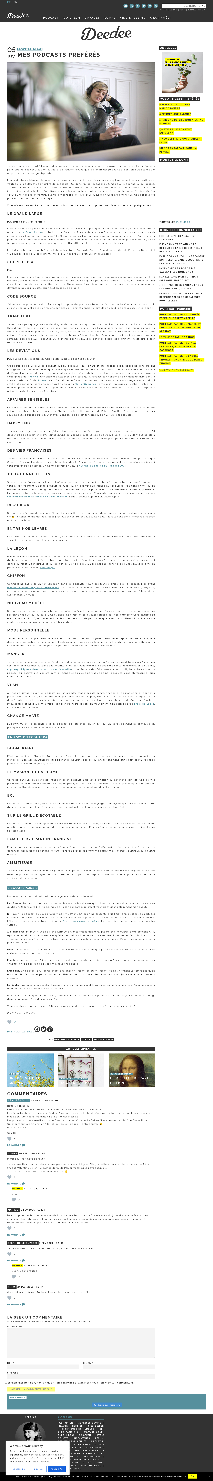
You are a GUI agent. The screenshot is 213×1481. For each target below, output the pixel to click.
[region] (38, 1458)
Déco (71, 1435)
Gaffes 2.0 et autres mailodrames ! (174, 106)
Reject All (37, 1469)
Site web (12, 1373)
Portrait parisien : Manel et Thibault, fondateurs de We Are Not (180, 328)
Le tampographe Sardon (177, 337)
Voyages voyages (70, 1469)
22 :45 (60, 1243)
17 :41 (41, 1153)
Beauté (63, 1426)
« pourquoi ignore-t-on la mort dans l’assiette (39, 669)
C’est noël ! (161, 17)
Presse (182, 10)
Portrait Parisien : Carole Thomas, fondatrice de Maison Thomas (181, 360)
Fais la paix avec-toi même (80, 921)
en (15, 2)
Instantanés (81, 1438)
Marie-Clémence (85, 384)
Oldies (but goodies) (73, 1450)
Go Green (85, 1435)
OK (192, 1476)
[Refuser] (209, 1476)
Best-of (77, 1426)
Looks (110, 17)
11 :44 (39, 1287)
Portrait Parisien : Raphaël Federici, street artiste (179, 316)
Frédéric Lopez (144, 704)
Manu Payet (47, 567)
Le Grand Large (31, 232)
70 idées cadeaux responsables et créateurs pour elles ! (180, 297)
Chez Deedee (95, 1426)
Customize (19, 1469)
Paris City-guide (85, 1453)
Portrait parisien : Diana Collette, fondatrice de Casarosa (177, 346)
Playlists (183, 222)
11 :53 (45, 1265)
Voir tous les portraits (176, 370)
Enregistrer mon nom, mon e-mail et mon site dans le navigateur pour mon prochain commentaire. (71, 1383)
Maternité (85, 1444)
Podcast (51, 17)
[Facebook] (137, 6)
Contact (201, 10)
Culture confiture (30, 49)
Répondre (14, 1145)
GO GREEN (71, 17)
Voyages (92, 17)
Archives (173, 10)
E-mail (88, 1363)
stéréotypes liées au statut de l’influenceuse (37, 496)
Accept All (57, 1469)
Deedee (22, 15)
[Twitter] (144, 6)
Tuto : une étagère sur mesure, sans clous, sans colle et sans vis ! (182, 260)
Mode (78, 1447)
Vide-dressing (133, 17)
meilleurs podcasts (66, 1040)
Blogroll (192, 10)
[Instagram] (150, 6)
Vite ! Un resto (91, 1465)
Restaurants (92, 1456)
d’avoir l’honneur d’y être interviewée (33, 587)
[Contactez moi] (125, 6)
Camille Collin (19, 1100)
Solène (42, 380)
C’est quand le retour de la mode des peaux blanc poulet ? (180, 248)
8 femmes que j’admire (175, 114)
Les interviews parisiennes (81, 1439)
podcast (86, 1040)
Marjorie (33, 376)
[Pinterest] (156, 6)
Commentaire (16, 1326)
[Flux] (132, 6)
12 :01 (54, 1100)
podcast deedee (103, 1040)
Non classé (93, 1447)
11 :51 (45, 1188)
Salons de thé (81, 1462)
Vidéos (72, 1465)
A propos (163, 10)
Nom (10, 1363)
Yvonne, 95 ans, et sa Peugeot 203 (102, 466)
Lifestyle (97, 1441)
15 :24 (41, 1210)
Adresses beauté (90, 1423)
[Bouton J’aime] (9, 1022)
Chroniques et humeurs (77, 1429)
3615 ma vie (66, 1423)
